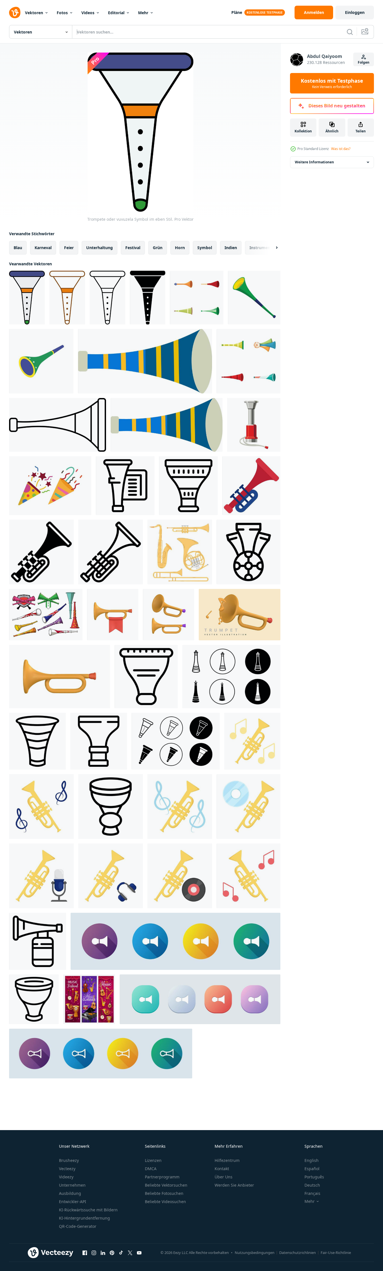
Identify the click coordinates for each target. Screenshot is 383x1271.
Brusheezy (69, 1160)
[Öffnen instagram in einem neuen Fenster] (94, 1252)
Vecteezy (67, 1168)
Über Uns (223, 1177)
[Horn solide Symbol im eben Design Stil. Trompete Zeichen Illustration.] (175, 941)
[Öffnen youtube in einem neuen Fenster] (139, 1252)
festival (132, 247)
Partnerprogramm (162, 1177)
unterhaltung (99, 247)
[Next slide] (272, 248)
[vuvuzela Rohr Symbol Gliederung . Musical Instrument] (37, 741)
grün (157, 247)
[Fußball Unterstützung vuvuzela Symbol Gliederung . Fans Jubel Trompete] (248, 552)
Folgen (363, 62)
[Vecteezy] (14, 12)
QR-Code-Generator (77, 1226)
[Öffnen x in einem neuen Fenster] (130, 1252)
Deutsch (312, 1185)
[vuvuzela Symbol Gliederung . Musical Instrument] (125, 485)
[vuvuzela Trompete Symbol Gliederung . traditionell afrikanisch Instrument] (188, 485)
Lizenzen (153, 1160)
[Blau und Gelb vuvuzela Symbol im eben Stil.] (145, 361)
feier (69, 247)
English (311, 1160)
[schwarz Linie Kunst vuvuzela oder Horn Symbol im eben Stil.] (57, 425)
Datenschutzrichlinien (297, 1252)
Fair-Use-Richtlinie (336, 1252)
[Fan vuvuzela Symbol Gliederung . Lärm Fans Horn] (146, 676)
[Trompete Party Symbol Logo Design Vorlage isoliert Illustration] (50, 485)
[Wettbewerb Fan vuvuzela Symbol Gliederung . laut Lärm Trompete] (110, 806)
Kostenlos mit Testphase (332, 83)
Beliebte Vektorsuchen (166, 1185)
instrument (260, 247)
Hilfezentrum (227, 1160)
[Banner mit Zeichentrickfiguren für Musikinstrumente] (89, 999)
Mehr (143, 12)
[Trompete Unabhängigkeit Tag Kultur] (251, 485)
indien (231, 247)
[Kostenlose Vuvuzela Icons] (45, 614)
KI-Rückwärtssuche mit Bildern (88, 1209)
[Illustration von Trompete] (252, 741)
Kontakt (222, 1168)
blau (18, 247)
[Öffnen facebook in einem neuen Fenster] (84, 1252)
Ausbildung (70, 1193)
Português (314, 1177)
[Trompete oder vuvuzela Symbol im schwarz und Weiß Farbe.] (147, 297)
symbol (204, 247)
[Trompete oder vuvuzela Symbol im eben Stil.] (27, 297)
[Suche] (349, 31)
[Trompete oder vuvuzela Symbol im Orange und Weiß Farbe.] (67, 297)
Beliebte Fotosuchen (164, 1193)
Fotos (62, 12)
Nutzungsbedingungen (254, 1252)
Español (311, 1168)
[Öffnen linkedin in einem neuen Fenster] (103, 1252)
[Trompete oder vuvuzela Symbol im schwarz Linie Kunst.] (107, 297)
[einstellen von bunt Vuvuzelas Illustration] (248, 361)
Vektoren (34, 12)
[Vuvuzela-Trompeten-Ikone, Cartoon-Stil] (254, 297)
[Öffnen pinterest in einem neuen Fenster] (112, 1252)
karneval (43, 247)
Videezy (66, 1177)
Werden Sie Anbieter (234, 1185)
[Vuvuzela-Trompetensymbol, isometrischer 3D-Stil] (41, 361)
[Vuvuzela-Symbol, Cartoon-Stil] (253, 425)
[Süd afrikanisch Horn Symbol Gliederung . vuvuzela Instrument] (37, 941)
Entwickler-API (72, 1201)
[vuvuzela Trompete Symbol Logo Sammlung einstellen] (231, 676)
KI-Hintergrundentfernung (84, 1218)
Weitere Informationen (314, 162)
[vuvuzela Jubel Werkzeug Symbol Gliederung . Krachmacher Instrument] (34, 999)
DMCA (150, 1168)
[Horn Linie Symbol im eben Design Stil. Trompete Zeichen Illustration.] (100, 1053)
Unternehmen (72, 1185)
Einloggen (355, 12)
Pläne (236, 12)
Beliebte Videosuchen (165, 1201)
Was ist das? (340, 148)
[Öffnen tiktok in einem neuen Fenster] (121, 1252)
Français (312, 1193)
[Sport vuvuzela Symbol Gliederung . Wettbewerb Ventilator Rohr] (98, 741)
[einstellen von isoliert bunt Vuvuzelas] (196, 297)
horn (180, 247)
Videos (87, 12)
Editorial (116, 12)
